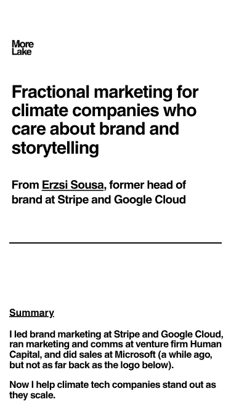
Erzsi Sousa (72, 184)
